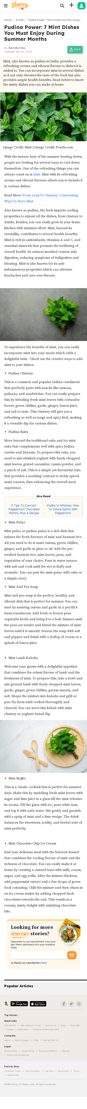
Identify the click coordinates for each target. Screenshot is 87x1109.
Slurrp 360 (75, 1025)
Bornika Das (17, 47)
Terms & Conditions (48, 1051)
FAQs (36, 1040)
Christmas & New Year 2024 (46, 1029)
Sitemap (65, 1051)
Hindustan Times (12, 1071)
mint (36, 174)
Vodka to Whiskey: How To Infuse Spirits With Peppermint (63, 509)
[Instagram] (79, 1004)
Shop (63, 1025)
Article (19, 20)
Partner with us (50, 1040)
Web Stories (10, 1025)
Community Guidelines (18, 1055)
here (44, 962)
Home (7, 20)
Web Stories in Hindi (30, 1025)
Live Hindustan (32, 1071)
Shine (76, 1071)
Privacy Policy (10, 1051)
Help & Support (22, 1040)
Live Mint (49, 1071)
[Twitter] (71, 1004)
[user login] (81, 5)
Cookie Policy (28, 1051)
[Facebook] (64, 1004)
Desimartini (63, 1071)
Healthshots (13, 1075)
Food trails (23, 1029)
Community (50, 1025)
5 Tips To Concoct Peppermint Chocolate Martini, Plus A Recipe (23, 509)
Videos (10, 1029)
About (7, 1040)
